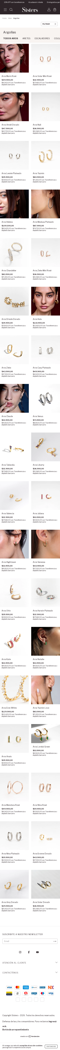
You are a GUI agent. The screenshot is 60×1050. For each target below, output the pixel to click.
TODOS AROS (10, 38)
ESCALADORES (42, 38)
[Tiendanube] (30, 1037)
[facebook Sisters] (29, 952)
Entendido (51, 1046)
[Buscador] (11, 10)
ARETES (26, 38)
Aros (10, 18)
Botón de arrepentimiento (15, 1029)
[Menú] (5, 10)
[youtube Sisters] (37, 952)
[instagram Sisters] (20, 952)
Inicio (4, 18)
